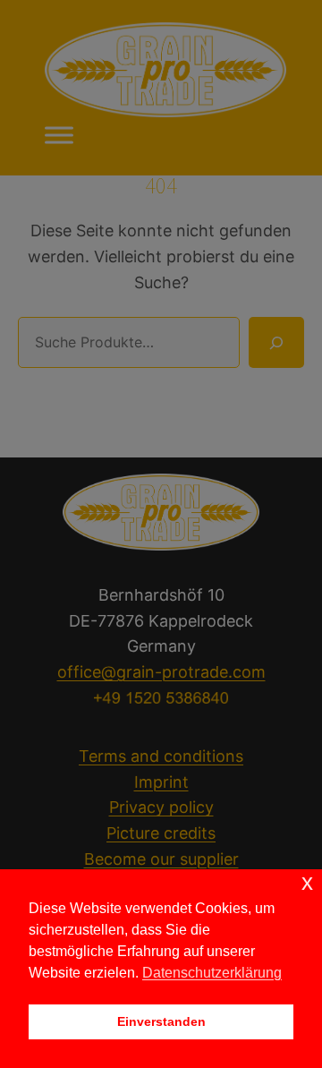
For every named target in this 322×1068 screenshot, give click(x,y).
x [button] (307, 882)
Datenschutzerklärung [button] (212, 972)
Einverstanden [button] (161, 1021)
